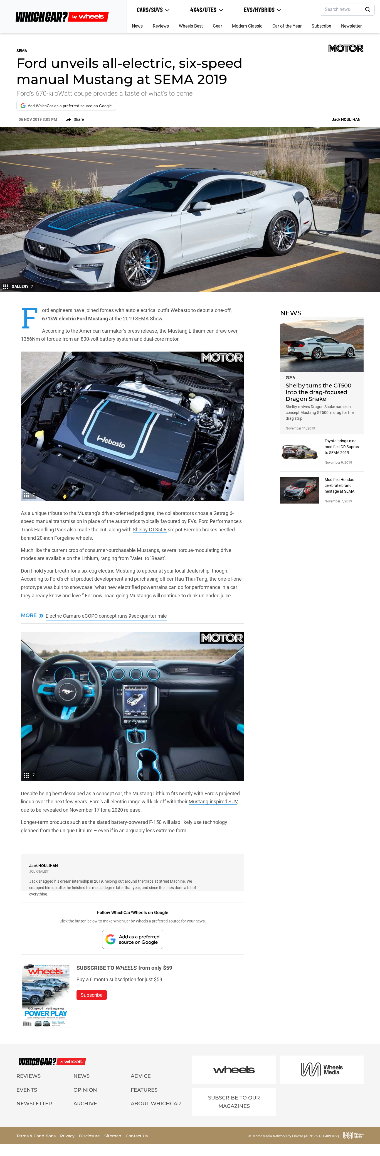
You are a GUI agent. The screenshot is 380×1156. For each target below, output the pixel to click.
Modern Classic (247, 26)
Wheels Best (191, 26)
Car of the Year (287, 26)
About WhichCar (156, 1104)
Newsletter (351, 26)
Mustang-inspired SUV (213, 801)
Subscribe (321, 26)
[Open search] (367, 9)
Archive (85, 1104)
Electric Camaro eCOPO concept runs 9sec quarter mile (106, 616)
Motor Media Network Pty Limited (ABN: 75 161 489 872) (296, 1136)
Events (26, 1090)
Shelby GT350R (150, 529)
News (137, 26)
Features (144, 1090)
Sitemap (113, 1135)
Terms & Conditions (36, 1135)
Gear (217, 26)
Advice (141, 1076)
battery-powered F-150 (136, 822)
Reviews (161, 26)
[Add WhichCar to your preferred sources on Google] (132, 939)
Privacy (68, 1135)
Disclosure (90, 1135)
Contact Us (137, 1135)
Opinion (85, 1090)
